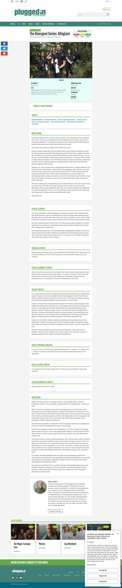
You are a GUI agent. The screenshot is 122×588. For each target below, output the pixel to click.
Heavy (76, 34)
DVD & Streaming (35, 30)
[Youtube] (21, 578)
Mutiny (42, 543)
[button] (4, 44)
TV (18, 24)
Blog (40, 575)
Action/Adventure (37, 37)
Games (30, 24)
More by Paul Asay (55, 511)
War (60, 37)
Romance (49, 37)
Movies (12, 24)
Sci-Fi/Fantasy (55, 37)
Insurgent (52, 138)
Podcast (47, 575)
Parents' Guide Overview (43, 106)
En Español (76, 575)
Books (37, 24)
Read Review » (17, 551)
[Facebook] (13, 578)
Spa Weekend (70, 543)
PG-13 (31, 37)
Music (24, 24)
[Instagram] (17, 578)
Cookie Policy (67, 575)
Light (88, 34)
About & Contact (56, 575)
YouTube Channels (48, 24)
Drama (44, 37)
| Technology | (62, 24)
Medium (82, 34)
